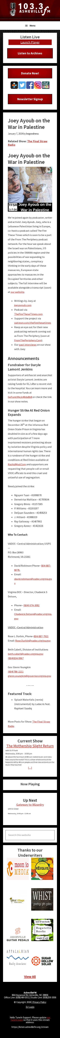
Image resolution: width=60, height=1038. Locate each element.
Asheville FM (30, 9)
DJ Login (30, 1006)
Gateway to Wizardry (30, 805)
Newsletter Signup (30, 99)
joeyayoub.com (22, 305)
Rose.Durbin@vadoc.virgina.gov (33, 640)
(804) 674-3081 (31, 605)
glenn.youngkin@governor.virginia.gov (29, 676)
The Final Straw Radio (27, 143)
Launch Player (30, 42)
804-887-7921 (41, 636)
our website (17, 292)
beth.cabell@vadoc (19, 654)
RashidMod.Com (17, 464)
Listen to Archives (30, 53)
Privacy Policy (39, 1002)
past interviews (27, 344)
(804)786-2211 (16, 671)
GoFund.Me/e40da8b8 (20, 397)
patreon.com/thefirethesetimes (32, 322)
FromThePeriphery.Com (27, 340)
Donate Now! (30, 73)
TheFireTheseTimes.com (28, 314)
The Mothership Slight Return (30, 745)
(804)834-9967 (16, 658)
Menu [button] (32, 25)
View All (30, 976)
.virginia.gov (36, 654)
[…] (30, 767)
